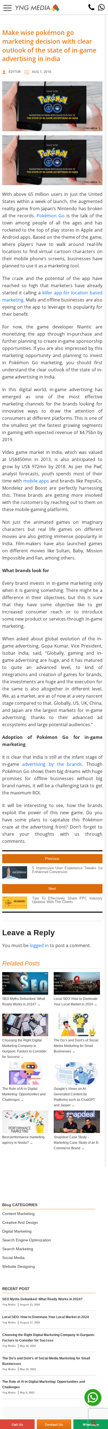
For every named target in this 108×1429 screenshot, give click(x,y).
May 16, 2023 (28, 1346)
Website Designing (18, 1266)
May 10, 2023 (28, 1369)
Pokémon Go (51, 216)
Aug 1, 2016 (41, 71)
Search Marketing (17, 1249)
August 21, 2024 (30, 1304)
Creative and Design (20, 1222)
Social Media (13, 1257)
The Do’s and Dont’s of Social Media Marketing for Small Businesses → (76, 1045)
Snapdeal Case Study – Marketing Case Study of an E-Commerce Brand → (76, 1142)
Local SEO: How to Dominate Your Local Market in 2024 (45, 1317)
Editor (15, 71)
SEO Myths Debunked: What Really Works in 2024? (42, 1299)
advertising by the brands (52, 764)
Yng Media (9, 1304)
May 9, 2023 (27, 1392)
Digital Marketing (17, 1231)
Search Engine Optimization (26, 1240)
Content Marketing (18, 1213)
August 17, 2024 (30, 1322)
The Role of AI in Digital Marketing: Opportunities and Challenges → (24, 1094)
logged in (39, 945)
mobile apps (36, 481)
